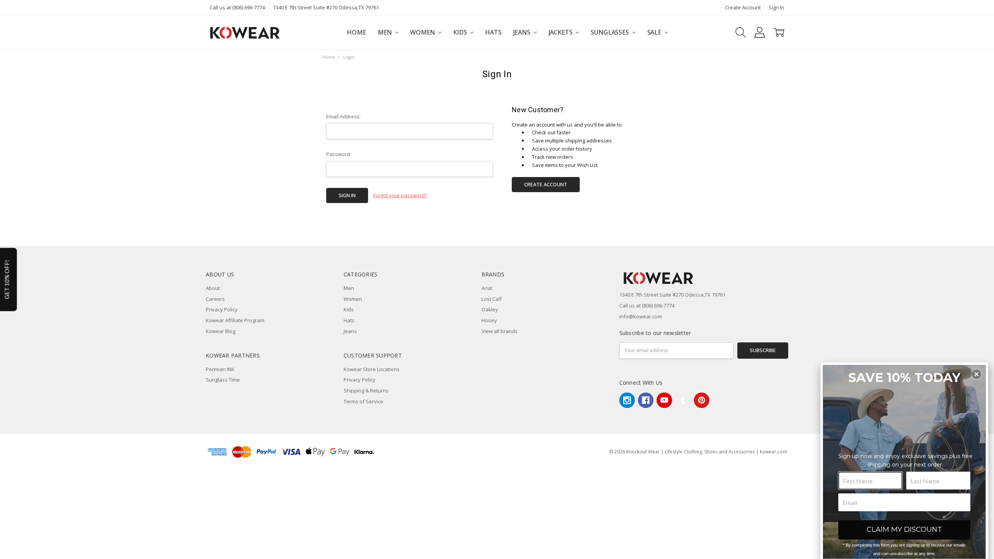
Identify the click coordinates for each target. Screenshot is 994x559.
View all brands (499, 331)
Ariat (486, 288)
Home (356, 32)
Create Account (743, 7)
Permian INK (220, 369)
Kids (460, 32)
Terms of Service (363, 401)
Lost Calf (491, 298)
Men (385, 32)
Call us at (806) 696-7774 (237, 7)
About (213, 288)
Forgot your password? (400, 195)
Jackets (561, 32)
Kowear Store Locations (372, 369)
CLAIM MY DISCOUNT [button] (904, 529)
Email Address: (343, 116)
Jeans (522, 32)
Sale (655, 32)
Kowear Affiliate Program (235, 320)
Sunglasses (610, 32)
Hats (493, 32)
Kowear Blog (220, 331)
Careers (215, 298)
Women (423, 32)
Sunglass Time (223, 379)
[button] (976, 374)
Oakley (489, 309)
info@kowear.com (640, 316)
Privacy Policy (222, 309)
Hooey (489, 320)
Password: (338, 154)
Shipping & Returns (366, 390)
